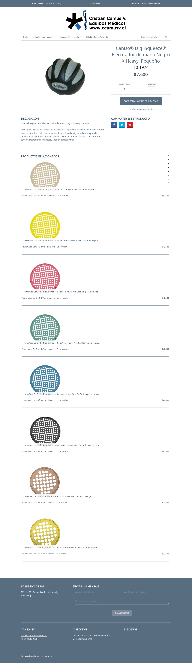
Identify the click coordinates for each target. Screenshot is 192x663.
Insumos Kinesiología (69, 37)
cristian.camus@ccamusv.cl (34, 635)
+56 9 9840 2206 (29, 638)
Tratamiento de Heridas (42, 37)
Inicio (25, 37)
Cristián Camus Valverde (97, 37)
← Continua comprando (140, 109)
